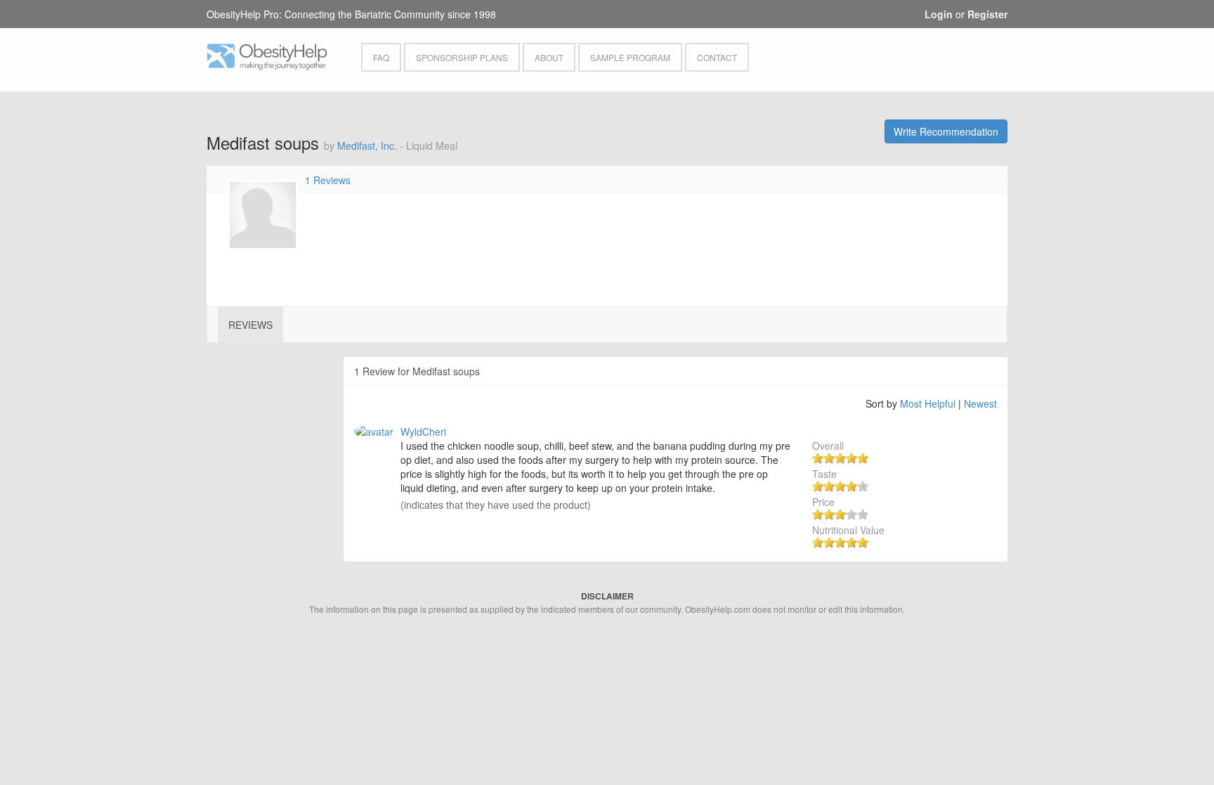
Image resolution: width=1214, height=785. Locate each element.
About (549, 57)
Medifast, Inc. (367, 145)
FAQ (381, 57)
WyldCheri (423, 431)
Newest (980, 403)
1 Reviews (328, 180)
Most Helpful (927, 403)
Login (939, 14)
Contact (717, 57)
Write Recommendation (946, 131)
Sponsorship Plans (462, 57)
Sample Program (630, 57)
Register (987, 14)
